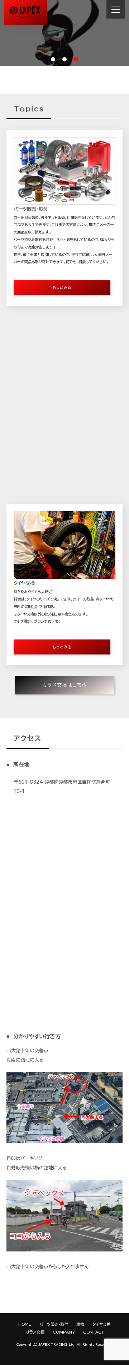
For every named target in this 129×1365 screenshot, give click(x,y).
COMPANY (64, 1332)
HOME (24, 1324)
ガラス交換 (34, 1332)
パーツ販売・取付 (53, 1324)
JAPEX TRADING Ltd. (57, 1344)
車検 (80, 1324)
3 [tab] (76, 59)
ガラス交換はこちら (64, 658)
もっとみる (62, 287)
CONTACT (93, 1332)
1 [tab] (53, 59)
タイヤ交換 (101, 1324)
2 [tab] (64, 59)
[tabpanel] (64, 33)
